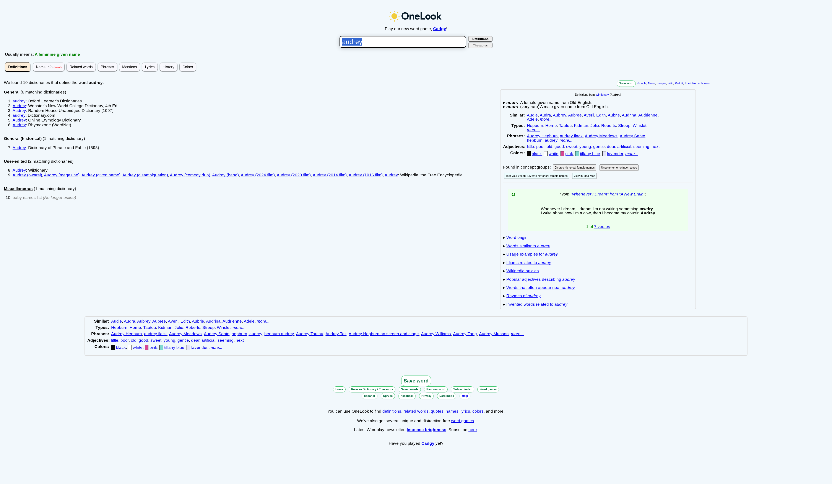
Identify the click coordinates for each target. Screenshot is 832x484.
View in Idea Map (584, 175)
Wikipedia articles (522, 271)
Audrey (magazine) (62, 175)
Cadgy (439, 28)
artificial (624, 146)
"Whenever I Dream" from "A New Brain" (607, 194)
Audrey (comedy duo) (190, 175)
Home (339, 389)
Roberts (608, 125)
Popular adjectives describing (540, 279)
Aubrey (559, 115)
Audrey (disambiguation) (145, 175)
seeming (641, 146)
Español (369, 395)
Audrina (629, 115)
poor (540, 146)
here (472, 429)
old (549, 146)
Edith (601, 115)
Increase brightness (426, 429)
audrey (19, 101)
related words (416, 411)
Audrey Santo (632, 136)
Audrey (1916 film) (366, 175)
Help (465, 395)
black (537, 153)
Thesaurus (480, 45)
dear (611, 146)
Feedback (407, 395)
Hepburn (535, 125)
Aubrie (614, 115)
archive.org (704, 83)
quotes (437, 411)
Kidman (581, 125)
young (585, 146)
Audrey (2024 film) (258, 175)
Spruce (388, 395)
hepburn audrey (279, 333)
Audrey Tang (465, 333)
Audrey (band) (225, 175)
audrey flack (571, 136)
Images (661, 83)
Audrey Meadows (601, 136)
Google (641, 83)
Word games (488, 389)
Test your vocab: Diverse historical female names (536, 175)
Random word (435, 389)
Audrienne (648, 115)
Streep (624, 125)
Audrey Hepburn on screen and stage (384, 333)
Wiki (670, 83)
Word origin (517, 237)
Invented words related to (536, 304)
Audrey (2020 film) (294, 175)
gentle (599, 146)
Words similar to (528, 246)
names (452, 411)
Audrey (19, 105)
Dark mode (446, 395)
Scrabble (690, 83)
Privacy (426, 395)
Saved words (409, 389)
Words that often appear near (540, 287)
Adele (532, 119)
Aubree (575, 115)
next (656, 146)
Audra (545, 115)
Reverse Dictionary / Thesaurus (372, 389)
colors (478, 411)
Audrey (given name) (100, 175)
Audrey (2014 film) (330, 175)
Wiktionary (602, 94)
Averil (589, 115)
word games (462, 420)
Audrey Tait (335, 333)
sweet (571, 146)
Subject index (462, 389)
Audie (532, 115)
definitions (391, 411)
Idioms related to (528, 262)
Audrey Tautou (309, 333)
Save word (626, 83)
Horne (551, 125)
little (530, 146)
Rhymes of (523, 296)
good (559, 146)
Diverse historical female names (574, 167)
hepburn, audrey (542, 140)
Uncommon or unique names (619, 167)
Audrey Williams (436, 333)
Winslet (639, 125)
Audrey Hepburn (542, 136)
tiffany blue (590, 153)
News (651, 83)
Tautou (565, 125)
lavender (615, 153)
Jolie (594, 125)
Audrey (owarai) (27, 175)
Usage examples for (532, 254)
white (553, 153)
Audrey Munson (494, 333)
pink (569, 153)
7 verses (602, 226)
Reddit (679, 83)
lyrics (465, 411)
